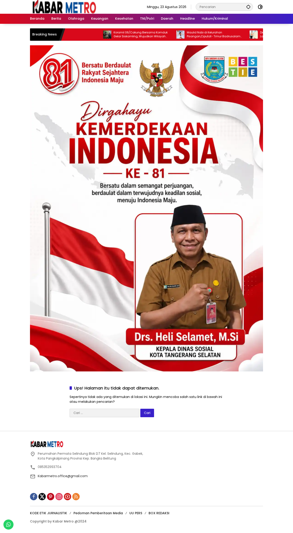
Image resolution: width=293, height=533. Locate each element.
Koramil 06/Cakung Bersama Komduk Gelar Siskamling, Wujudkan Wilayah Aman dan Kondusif (119, 34)
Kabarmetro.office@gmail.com (63, 476)
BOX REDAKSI (159, 513)
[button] (248, 7)
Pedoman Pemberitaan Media (98, 513)
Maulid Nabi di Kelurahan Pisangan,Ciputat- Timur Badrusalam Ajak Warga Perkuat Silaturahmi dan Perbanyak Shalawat (192, 34)
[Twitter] (42, 496)
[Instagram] (59, 496)
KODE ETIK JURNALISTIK (48, 513)
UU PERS (135, 513)
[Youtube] (67, 496)
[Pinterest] (50, 496)
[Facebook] (33, 496)
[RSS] (76, 496)
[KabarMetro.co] (70, 6)
